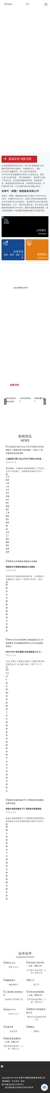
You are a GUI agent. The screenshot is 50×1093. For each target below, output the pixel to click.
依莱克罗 (13, 1031)
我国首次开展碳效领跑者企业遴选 (20, 567)
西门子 (36, 984)
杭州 (23, 1081)
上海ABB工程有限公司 (13, 999)
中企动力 (16, 1081)
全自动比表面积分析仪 (22, 349)
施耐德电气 (13, 984)
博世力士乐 (13, 967)
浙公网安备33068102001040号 (19, 1087)
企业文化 (18, 251)
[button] (46, 75)
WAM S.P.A (13, 1013)
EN (27, 4)
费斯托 (36, 1031)
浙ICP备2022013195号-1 (13, 1084)
